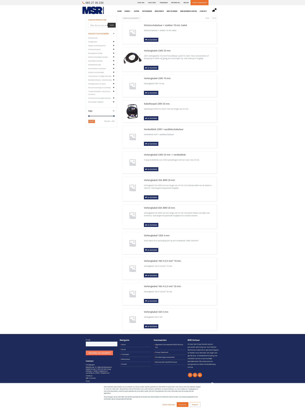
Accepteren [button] (182, 404)
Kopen (136, 11)
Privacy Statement (161, 352)
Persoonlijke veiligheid (95, 102)
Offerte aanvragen (199, 2)
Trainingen (164, 2)
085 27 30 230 (94, 2)
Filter (91, 121)
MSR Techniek (172, 11)
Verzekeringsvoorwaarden (165, 357)
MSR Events (159, 11)
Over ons (140, 2)
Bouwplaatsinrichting (95, 53)
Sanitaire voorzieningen (96, 72)
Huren (127, 11)
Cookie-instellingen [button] (168, 404)
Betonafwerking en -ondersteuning (99, 80)
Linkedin (200, 375)
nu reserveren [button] (152, 40)
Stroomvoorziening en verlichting (99, 87)
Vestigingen (147, 11)
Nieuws (186, 2)
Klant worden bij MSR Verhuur (166, 362)
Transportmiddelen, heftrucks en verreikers (99, 92)
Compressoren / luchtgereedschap (99, 76)
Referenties (175, 2)
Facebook (190, 375)
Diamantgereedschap (95, 61)
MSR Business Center (188, 11)
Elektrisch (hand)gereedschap (98, 57)
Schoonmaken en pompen (97, 68)
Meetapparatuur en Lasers (97, 84)
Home (119, 11)
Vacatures (152, 2)
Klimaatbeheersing (94, 65)
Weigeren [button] (195, 404)
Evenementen (93, 38)
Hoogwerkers (92, 42)
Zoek (111, 25)
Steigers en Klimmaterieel (97, 45)
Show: (208, 18)
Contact (203, 11)
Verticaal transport (94, 49)
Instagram (195, 375)
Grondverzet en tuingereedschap (99, 98)
